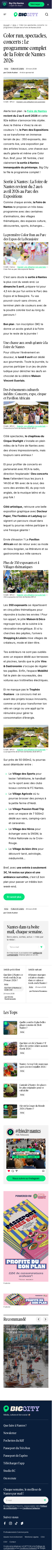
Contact (13, 1539)
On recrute (9, 1475)
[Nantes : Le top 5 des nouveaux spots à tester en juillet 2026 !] (10, 1069)
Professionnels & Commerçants (15, 1529)
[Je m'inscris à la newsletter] (42, 947)
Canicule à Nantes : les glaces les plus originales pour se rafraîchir (32, 1088)
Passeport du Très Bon (16, 1445)
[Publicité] (25, 1236)
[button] (4, 14)
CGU (42, 1534)
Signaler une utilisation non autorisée (30, 102)
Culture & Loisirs (17, 69)
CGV (5, 1539)
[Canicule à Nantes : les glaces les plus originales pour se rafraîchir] (10, 1090)
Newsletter (9, 1430)
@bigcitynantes (28, 1130)
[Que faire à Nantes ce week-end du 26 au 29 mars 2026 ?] (14, 984)
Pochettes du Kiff (13, 1438)
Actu (14, 25)
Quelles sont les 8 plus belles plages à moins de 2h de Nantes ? (32, 1025)
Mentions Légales (31, 1534)
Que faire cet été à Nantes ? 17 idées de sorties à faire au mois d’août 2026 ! (33, 1046)
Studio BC (9, 1468)
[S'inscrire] (45, 1497)
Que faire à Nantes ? (15, 1422)
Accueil (6, 25)
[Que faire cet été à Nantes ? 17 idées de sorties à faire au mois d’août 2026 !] (10, 1049)
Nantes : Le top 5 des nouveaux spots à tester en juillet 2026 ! (33, 1065)
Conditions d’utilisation (31, 1505)
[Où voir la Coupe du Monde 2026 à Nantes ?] (10, 1111)
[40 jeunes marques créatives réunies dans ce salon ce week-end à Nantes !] (37, 984)
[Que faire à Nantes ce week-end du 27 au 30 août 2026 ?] (25, 1354)
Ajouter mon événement (12, 1534)
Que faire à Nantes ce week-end (12, 989)
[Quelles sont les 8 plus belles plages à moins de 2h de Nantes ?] (10, 1028)
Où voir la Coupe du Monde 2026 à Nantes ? (32, 1107)
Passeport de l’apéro (15, 1453)
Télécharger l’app (13, 1460)
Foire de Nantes (37, 111)
